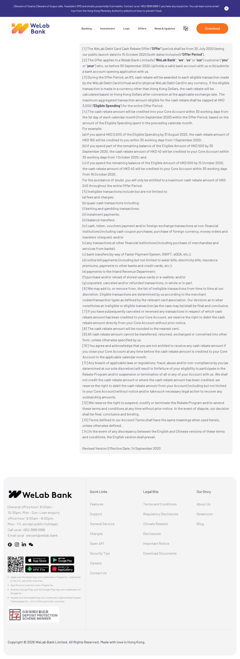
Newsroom (205, 514)
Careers (96, 563)
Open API (97, 543)
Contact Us (98, 573)
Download (212, 28)
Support (96, 514)
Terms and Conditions (160, 504)
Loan (126, 28)
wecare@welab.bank (42, 535)
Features (96, 504)
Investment (107, 28)
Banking (87, 28)
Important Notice (156, 543)
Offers (142, 28)
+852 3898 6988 (33, 530)
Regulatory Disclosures (160, 514)
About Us (203, 504)
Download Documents (160, 553)
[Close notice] (226, 8)
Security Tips (100, 553)
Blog (200, 524)
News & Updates (165, 28)
